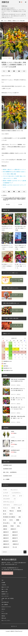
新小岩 (13, 198)
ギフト (14, 495)
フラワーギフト (17, 197)
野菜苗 (12, 526)
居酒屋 (6, 198)
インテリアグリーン (16, 492)
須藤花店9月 (15, 541)
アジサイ (5, 489)
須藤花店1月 (13, 529)
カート (3, 611)
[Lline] (14, 71)
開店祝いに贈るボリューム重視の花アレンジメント (14, 169)
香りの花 (15, 547)
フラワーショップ (18, 504)
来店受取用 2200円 (7, 468)
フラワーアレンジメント (8, 501)
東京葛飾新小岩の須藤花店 (20, 198)
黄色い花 (6, 200)
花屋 (4, 199)
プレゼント (5, 507)
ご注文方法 (4, 584)
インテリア (5, 492)
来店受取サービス (5, 593)
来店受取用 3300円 (7, 475)
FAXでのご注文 (4, 613)
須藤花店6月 (6, 538)
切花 (19, 507)
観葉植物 (5, 526)
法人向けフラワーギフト (6, 606)
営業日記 (9, 58)
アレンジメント (6, 197)
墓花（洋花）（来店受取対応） (10, 472)
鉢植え (18, 526)
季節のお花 (4, 618)
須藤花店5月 (15, 535)
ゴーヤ (20, 495)
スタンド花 (11, 197)
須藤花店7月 (15, 538)
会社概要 (3, 582)
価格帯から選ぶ (5, 591)
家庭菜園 (19, 510)
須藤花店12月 (6, 547)
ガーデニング (6, 495)
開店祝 (11, 199)
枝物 (20, 517)
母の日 (4, 520)
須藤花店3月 (15, 532)
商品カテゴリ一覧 (5, 587)
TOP (2, 580)
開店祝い (15, 199)
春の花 (11, 513)
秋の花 (11, 520)
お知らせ (3, 609)
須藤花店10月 (6, 544)
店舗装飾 (10, 198)
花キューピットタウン (6, 620)
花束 (6, 199)
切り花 (13, 507)
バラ (15, 498)
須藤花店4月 (6, 535)
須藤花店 (5, 2)
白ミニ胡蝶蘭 (6, 479)
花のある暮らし (6, 523)
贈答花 (8, 199)
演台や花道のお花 (5, 602)
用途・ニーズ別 (5, 589)
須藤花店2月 (6, 532)
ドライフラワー (6, 498)
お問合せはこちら (7, 573)
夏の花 (4, 510)
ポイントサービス (5, 596)
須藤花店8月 (6, 541)
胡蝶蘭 (17, 520)
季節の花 (12, 510)
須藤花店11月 (16, 544)
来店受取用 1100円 (7, 465)
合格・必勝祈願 (5, 604)
